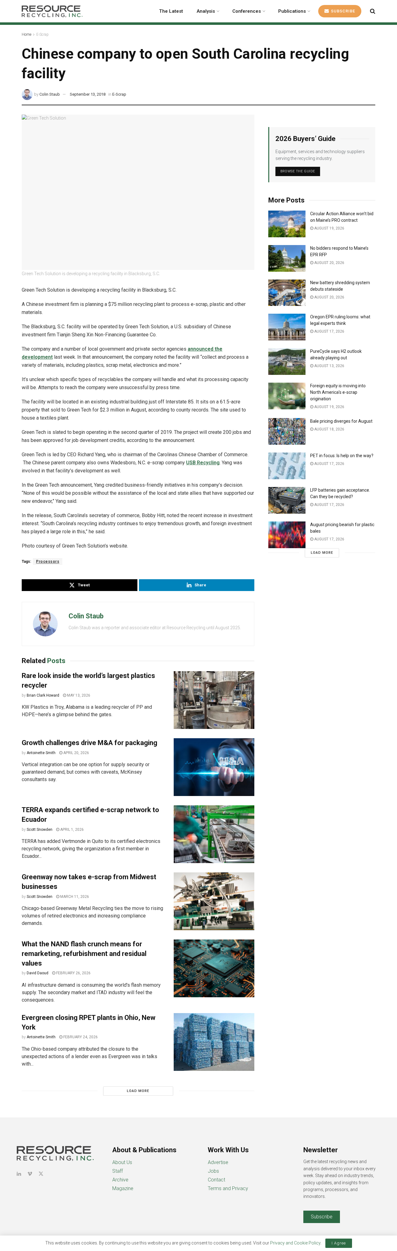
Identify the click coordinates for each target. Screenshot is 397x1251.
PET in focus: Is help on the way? (341, 455)
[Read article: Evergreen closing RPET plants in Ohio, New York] (214, 1042)
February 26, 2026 (73, 973)
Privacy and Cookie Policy (295, 1242)
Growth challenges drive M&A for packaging (89, 743)
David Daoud (37, 973)
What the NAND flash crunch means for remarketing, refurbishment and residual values (84, 953)
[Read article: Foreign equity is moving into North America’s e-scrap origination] (287, 396)
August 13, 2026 (328, 366)
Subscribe (342, 11)
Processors (47, 561)
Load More (138, 1091)
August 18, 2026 (328, 429)
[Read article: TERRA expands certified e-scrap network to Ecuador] (214, 834)
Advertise (218, 1162)
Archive (120, 1180)
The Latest (171, 11)
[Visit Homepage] (52, 11)
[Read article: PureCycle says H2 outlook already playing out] (287, 361)
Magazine (122, 1188)
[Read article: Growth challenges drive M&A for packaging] (214, 767)
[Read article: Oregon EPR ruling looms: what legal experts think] (287, 327)
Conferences (246, 11)
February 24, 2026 (80, 1037)
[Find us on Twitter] (40, 1173)
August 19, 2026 (328, 228)
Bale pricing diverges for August (341, 421)
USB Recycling (203, 463)
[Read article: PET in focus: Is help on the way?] (287, 466)
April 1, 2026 (71, 829)
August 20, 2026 (328, 263)
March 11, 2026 (74, 896)
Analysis (206, 11)
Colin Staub (49, 94)
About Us (122, 1162)
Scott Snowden (39, 829)
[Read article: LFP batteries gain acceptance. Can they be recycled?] (287, 500)
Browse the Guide (297, 171)
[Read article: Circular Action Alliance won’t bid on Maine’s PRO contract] (287, 224)
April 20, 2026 (75, 753)
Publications (292, 11)
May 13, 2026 (78, 695)
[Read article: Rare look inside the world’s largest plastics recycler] (214, 700)
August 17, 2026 (328, 331)
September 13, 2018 (87, 94)
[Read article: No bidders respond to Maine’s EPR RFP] (287, 258)
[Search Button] (372, 11)
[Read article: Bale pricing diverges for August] (287, 431)
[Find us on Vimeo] (29, 1173)
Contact (216, 1180)
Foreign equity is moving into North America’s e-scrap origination (338, 392)
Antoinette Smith (41, 753)
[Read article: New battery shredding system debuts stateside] (287, 293)
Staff (117, 1171)
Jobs (213, 1171)
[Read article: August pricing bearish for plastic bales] (287, 534)
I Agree (339, 1243)
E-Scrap (42, 34)
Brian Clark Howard (43, 695)
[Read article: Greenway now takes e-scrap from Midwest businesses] (214, 901)
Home (26, 34)
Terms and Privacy (228, 1188)
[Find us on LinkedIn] (19, 1173)
